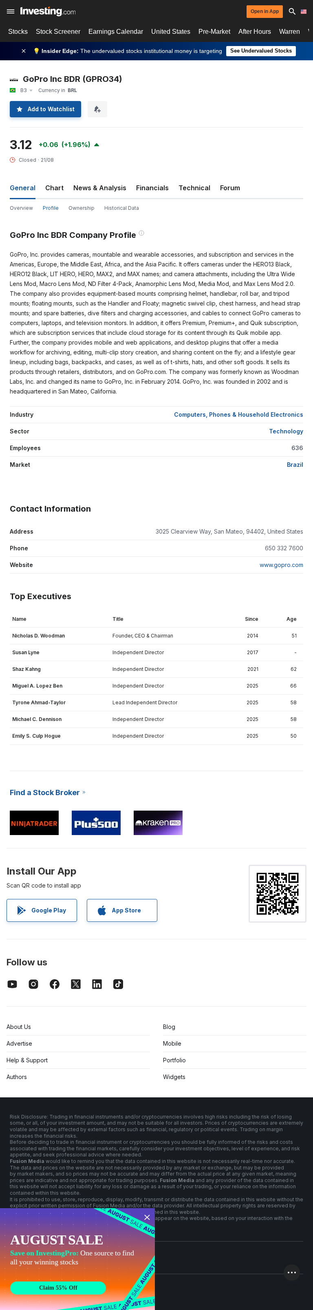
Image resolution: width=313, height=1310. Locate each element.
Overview (21, 208)
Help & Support (27, 1060)
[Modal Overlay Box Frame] (77, 1259)
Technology (286, 431)
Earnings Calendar (115, 31)
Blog (169, 1026)
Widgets (174, 1076)
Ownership (81, 208)
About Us (19, 1026)
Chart (54, 188)
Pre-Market (214, 31)
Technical (194, 188)
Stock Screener (58, 31)
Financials (152, 188)
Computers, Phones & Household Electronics (238, 414)
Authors (17, 1076)
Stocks (18, 31)
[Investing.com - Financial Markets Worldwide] (47, 11)
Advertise (19, 1043)
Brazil (295, 464)
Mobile (172, 1043)
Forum (230, 188)
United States (170, 31)
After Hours (254, 31)
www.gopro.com (281, 564)
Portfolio (174, 1060)
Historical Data (121, 208)
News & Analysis (99, 188)
